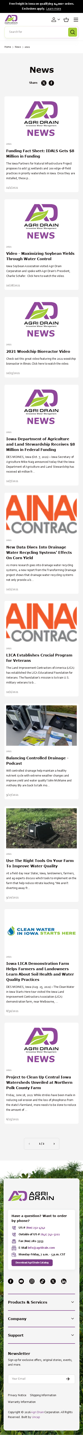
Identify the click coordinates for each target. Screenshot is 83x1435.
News (18, 47)
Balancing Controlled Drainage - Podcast (37, 760)
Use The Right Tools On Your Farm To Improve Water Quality (40, 863)
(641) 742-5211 (50, 1234)
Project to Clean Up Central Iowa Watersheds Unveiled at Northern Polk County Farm (39, 1082)
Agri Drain (37, 1412)
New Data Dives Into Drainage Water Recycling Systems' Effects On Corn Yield (39, 552)
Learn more (53, 8)
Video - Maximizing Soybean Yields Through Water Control (40, 256)
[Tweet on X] (43, 83)
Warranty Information (22, 1402)
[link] (29, 1143)
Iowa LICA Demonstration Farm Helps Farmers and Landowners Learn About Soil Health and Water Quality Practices (40, 971)
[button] (66, 20)
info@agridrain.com (41, 1248)
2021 (27, 47)
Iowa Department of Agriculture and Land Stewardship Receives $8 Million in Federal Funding (40, 444)
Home (7, 47)
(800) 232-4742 (35, 1227)
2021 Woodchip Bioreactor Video (38, 351)
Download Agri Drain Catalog (32, 1262)
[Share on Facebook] (51, 83)
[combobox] (41, 32)
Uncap (36, 1417)
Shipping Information (43, 1395)
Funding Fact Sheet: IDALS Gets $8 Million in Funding (40, 153)
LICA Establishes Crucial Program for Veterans (39, 657)
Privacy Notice (17, 1395)
